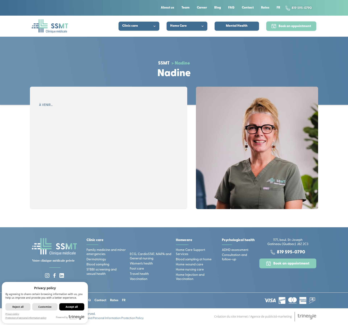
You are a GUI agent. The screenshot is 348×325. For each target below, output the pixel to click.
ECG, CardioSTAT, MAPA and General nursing (150, 256)
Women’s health (141, 263)
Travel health (139, 274)
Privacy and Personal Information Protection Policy (110, 318)
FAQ (231, 7)
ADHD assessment (235, 250)
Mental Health (237, 26)
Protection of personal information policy (25, 317)
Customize (44, 306)
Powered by (62, 317)
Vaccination (138, 279)
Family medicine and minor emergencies (106, 252)
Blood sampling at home (194, 259)
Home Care (178, 26)
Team (185, 7)
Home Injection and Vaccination (190, 277)
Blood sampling (97, 264)
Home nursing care (190, 269)
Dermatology (96, 259)
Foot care (137, 269)
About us (167, 7)
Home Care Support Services (190, 252)
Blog (217, 7)
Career (202, 7)
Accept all (72, 306)
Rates (265, 7)
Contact (248, 7)
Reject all (18, 306)
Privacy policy (12, 314)
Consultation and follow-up (234, 257)
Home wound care (189, 264)
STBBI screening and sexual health (101, 272)
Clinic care (130, 26)
